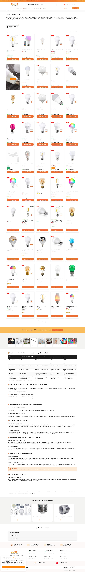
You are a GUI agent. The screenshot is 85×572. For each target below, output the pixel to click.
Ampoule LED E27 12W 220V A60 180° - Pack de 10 (12, 307)
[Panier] (74, 4)
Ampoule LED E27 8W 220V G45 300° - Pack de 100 (27, 136)
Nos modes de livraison (32, 556)
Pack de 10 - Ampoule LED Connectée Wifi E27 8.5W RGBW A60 (71, 136)
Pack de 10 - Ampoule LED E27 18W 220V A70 (42, 136)
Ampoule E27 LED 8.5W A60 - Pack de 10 (57, 49)
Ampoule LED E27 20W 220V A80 (56, 249)
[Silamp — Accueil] (14, 552)
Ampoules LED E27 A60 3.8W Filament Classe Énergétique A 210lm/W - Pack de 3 (12, 50)
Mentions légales (66, 570)
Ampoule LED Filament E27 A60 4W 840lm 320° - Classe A (42, 49)
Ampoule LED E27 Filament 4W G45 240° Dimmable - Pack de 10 (27, 279)
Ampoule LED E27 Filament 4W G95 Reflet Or (12, 250)
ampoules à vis (10, 388)
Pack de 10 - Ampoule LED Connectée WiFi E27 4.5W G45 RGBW (12, 279)
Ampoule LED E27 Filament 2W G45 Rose (12, 136)
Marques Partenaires (32, 558)
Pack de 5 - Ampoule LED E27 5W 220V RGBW (72, 49)
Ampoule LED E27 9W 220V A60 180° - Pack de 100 (27, 250)
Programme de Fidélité (48, 556)
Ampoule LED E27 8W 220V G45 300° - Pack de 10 (57, 136)
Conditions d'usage (14, 535)
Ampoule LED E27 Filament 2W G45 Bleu (71, 250)
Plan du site (73, 570)
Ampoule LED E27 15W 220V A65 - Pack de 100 (27, 191)
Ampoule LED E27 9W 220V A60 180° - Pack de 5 (27, 107)
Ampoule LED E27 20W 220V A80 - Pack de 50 (71, 107)
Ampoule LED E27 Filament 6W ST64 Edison (12, 107)
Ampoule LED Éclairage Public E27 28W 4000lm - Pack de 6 (57, 192)
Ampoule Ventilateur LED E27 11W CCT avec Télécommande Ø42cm (12, 164)
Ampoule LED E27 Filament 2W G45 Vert (71, 279)
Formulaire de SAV (63, 556)
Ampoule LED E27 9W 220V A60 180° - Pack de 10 (27, 307)
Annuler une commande (64, 558)
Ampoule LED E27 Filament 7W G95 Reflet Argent (42, 250)
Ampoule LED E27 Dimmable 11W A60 (57, 278)
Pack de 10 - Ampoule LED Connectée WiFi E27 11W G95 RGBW (12, 192)
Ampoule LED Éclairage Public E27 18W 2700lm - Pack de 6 (27, 221)
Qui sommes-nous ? (32, 553)
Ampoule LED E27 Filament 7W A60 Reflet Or (42, 279)
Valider (73, 567)
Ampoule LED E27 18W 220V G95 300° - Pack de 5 (42, 79)
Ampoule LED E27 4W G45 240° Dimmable (41, 307)
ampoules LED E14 (50, 479)
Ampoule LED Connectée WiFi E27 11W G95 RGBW (72, 192)
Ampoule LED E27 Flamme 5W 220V (56, 306)
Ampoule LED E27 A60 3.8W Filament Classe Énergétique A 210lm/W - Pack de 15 (57, 221)
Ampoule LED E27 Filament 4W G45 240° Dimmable (71, 220)
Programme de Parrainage (48, 558)
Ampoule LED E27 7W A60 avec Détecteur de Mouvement (26, 79)
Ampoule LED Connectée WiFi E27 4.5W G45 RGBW (71, 307)
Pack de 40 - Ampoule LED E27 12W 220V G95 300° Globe (42, 107)
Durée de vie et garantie (14, 532)
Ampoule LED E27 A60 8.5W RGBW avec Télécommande (27, 49)
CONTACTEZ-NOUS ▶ (57, 329)
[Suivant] (45, 322)
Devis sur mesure (63, 553)
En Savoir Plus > (13, 78)
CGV (70, 570)
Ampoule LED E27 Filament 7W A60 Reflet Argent (27, 164)
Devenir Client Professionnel (49, 553)
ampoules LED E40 (47, 491)
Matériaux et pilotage (14, 538)
